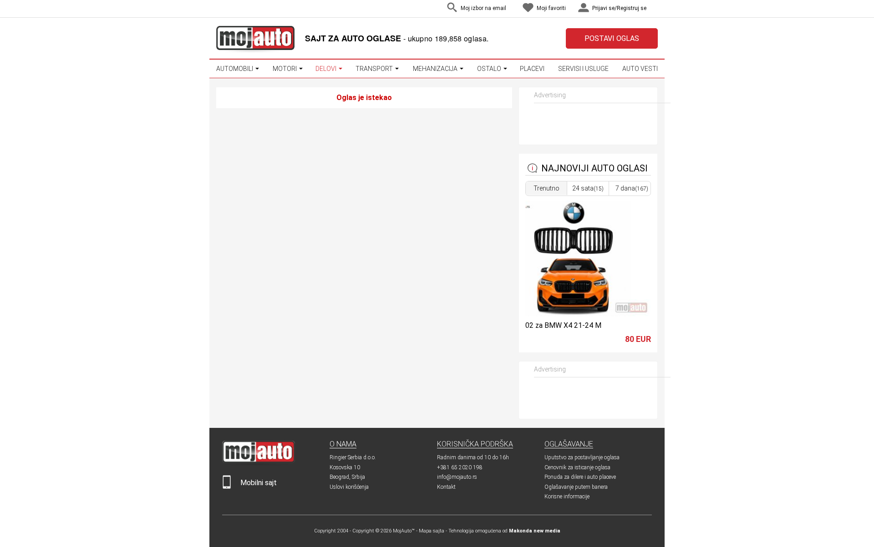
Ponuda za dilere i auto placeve (580, 477)
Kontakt (446, 487)
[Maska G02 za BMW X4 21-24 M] (573, 314)
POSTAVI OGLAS (611, 38)
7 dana (631, 188)
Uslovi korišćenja (349, 487)
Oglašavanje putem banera (576, 487)
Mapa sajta (431, 531)
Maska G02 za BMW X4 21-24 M (549, 325)
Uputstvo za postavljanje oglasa (582, 457)
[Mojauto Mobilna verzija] (226, 486)
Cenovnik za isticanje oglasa (577, 467)
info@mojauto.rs (457, 477)
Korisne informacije (566, 496)
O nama (343, 444)
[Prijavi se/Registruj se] (655, 9)
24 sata (588, 188)
